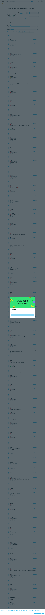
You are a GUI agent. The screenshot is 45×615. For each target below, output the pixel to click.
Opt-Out (39, 613)
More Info (42, 613)
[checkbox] (11, 312)
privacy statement (35, 610)
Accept (36, 613)
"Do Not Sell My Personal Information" (20, 611)
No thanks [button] (22, 317)
